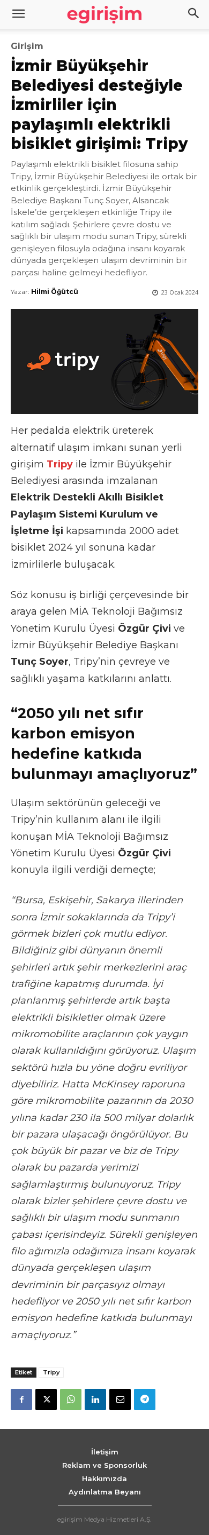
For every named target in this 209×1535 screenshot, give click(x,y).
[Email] (120, 1399)
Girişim (27, 46)
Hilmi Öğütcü (54, 292)
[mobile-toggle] (18, 14)
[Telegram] (144, 1399)
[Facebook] (21, 1399)
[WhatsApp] (70, 1399)
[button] (194, 14)
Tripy (51, 1372)
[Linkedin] (95, 1399)
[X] (46, 1399)
